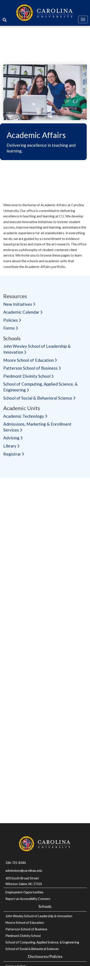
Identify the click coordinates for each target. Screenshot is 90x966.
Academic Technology (23, 416)
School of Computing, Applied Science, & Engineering (42, 942)
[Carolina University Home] (45, 12)
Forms (9, 327)
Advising (11, 437)
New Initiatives (17, 304)
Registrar (12, 453)
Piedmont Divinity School (26, 376)
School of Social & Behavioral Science (37, 397)
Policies (10, 320)
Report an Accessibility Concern (27, 899)
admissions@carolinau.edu (23, 870)
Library (9, 445)
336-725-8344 (15, 863)
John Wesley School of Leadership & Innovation (38, 916)
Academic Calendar (21, 311)
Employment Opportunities (24, 892)
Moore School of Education (28, 360)
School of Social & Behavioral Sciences (32, 949)
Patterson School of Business (30, 367)
